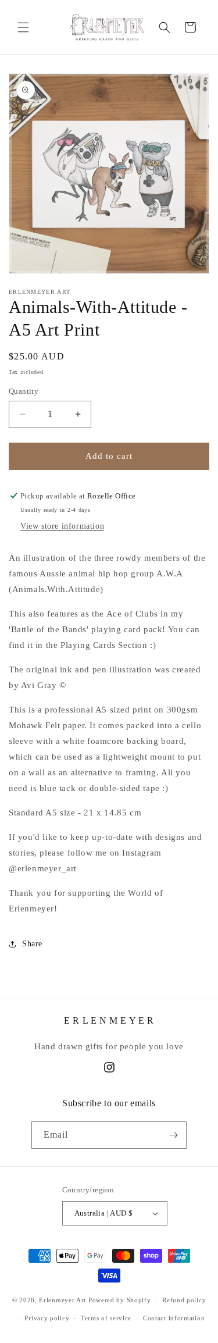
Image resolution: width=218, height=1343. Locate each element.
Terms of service (106, 1317)
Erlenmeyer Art (62, 1299)
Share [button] (32, 943)
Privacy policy (46, 1317)
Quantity (23, 391)
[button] (23, 27)
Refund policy (184, 1299)
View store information (62, 526)
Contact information (174, 1317)
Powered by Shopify (119, 1299)
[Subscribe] (173, 1135)
